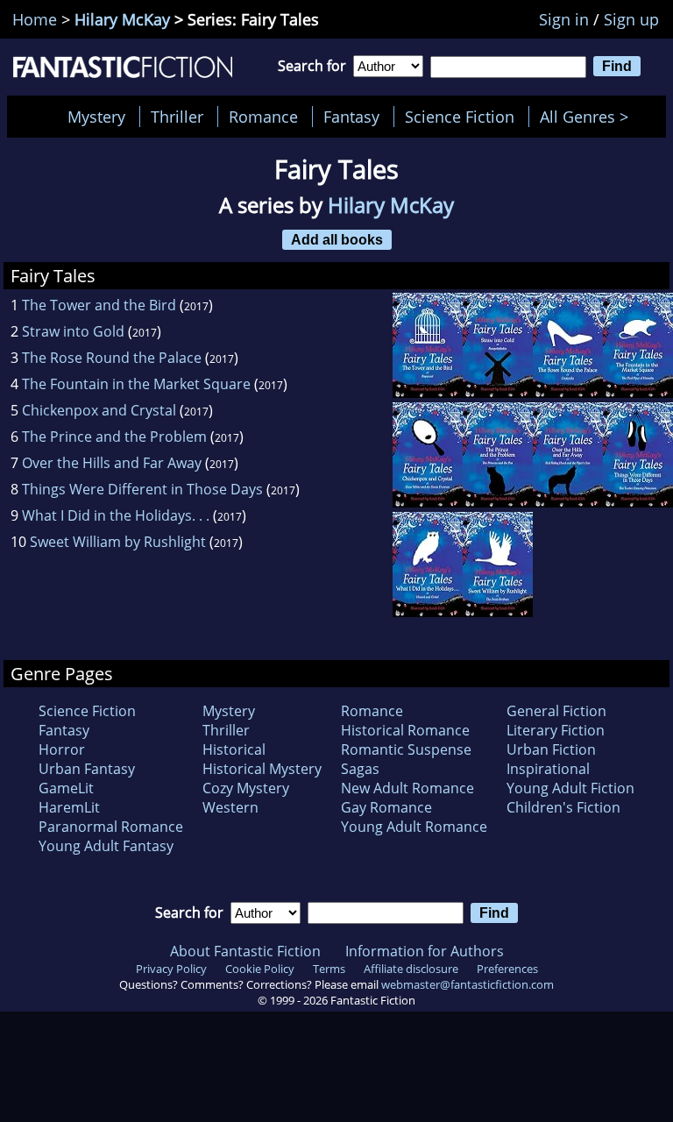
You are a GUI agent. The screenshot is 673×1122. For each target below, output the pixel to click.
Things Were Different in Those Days (142, 489)
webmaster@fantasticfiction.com (467, 984)
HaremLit (69, 807)
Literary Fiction (556, 730)
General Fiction (556, 711)
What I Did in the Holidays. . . (115, 515)
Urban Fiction (551, 749)
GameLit (66, 788)
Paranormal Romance (111, 826)
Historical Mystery (262, 768)
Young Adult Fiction (570, 788)
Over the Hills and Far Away (112, 462)
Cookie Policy (259, 968)
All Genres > (588, 116)
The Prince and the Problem (114, 436)
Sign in (564, 19)
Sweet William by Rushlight (118, 541)
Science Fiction (459, 116)
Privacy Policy (171, 968)
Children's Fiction (563, 807)
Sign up (631, 19)
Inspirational (548, 768)
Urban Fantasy (87, 768)
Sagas (360, 768)
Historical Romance (405, 730)
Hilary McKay (122, 19)
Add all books (337, 239)
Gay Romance (386, 807)
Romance (263, 116)
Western (230, 807)
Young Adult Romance (414, 826)
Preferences (507, 968)
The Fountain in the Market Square (136, 384)
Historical (234, 749)
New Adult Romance (407, 788)
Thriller (177, 116)
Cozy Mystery (245, 788)
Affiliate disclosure (411, 968)
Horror (62, 749)
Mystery (96, 116)
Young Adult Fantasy (106, 846)
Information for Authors (424, 951)
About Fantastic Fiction (245, 951)
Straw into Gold (73, 331)
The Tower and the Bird (99, 305)
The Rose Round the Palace (112, 357)
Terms (329, 968)
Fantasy (351, 116)
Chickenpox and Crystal (99, 410)
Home (34, 19)
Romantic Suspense (406, 749)
